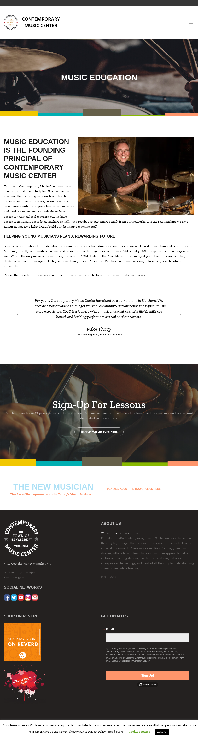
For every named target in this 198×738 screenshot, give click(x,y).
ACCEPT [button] (161, 731)
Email (110, 629)
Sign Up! (147, 675)
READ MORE (109, 577)
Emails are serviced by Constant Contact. (131, 661)
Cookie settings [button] (139, 731)
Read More (116, 731)
